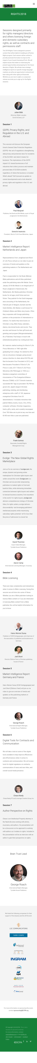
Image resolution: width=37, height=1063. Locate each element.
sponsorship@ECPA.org (21, 1008)
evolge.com (25, 469)
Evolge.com (24, 479)
